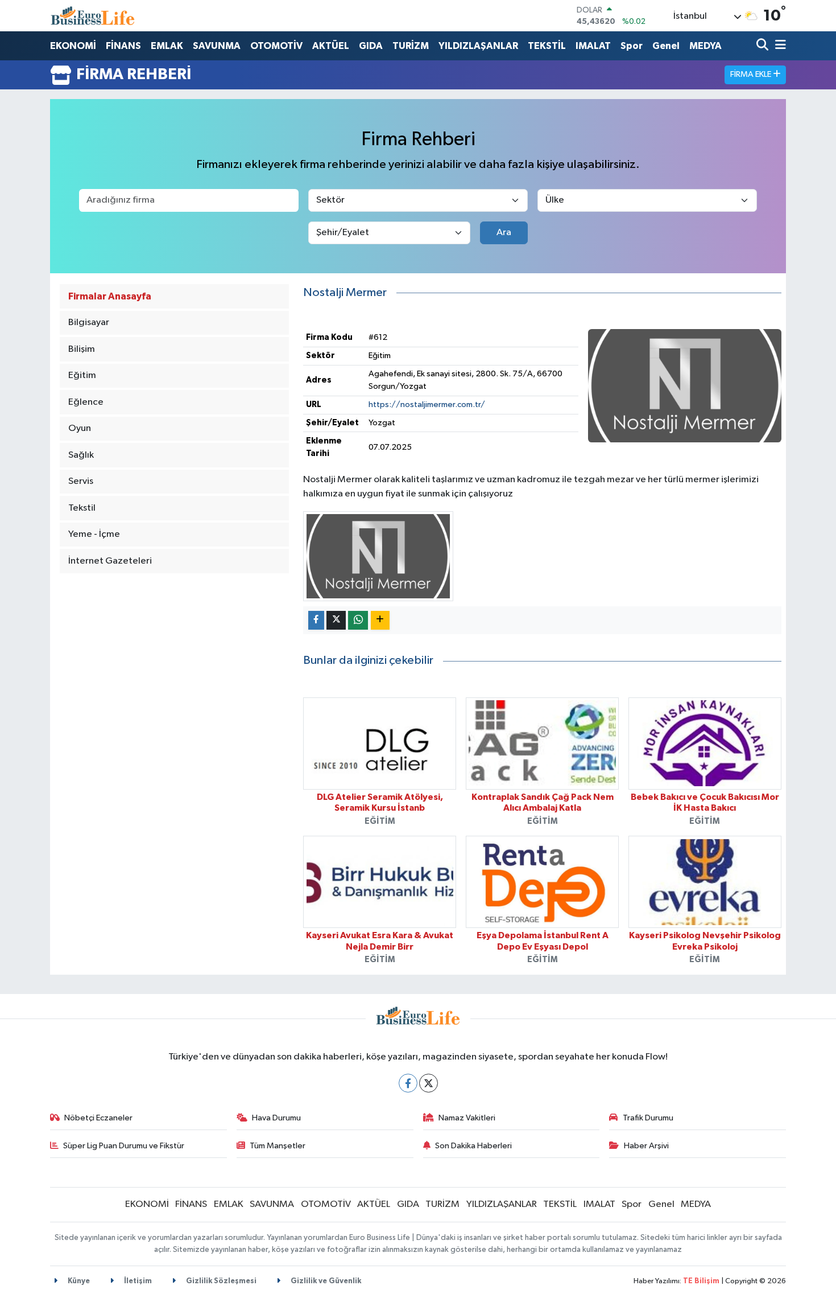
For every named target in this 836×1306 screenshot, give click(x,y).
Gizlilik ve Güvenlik (325, 1281)
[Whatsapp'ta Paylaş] (358, 620)
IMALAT (593, 46)
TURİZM (410, 46)
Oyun (79, 428)
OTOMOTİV (276, 46)
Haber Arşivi (646, 1145)
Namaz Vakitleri (466, 1118)
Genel (666, 46)
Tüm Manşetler (277, 1145)
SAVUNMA (217, 46)
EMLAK (167, 46)
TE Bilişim (701, 1281)
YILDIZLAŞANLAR (478, 46)
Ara (503, 232)
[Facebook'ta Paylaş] (316, 620)
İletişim (137, 1281)
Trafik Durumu (648, 1118)
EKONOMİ (73, 46)
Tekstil (82, 508)
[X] (428, 1083)
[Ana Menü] (779, 46)
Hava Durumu (276, 1118)
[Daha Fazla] (380, 620)
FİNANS (123, 46)
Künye (78, 1281)
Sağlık (81, 455)
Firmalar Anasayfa (109, 296)
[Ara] (763, 46)
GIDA (371, 46)
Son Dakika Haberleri (473, 1145)
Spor (631, 46)
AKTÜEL (330, 46)
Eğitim (82, 375)
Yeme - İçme (94, 534)
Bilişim (81, 349)
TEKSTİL (547, 46)
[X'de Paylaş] (336, 620)
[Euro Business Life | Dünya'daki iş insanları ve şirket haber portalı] (92, 15)
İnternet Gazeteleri (110, 561)
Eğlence (86, 402)
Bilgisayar (88, 322)
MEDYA (705, 46)
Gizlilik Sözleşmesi (220, 1281)
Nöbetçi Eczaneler (98, 1118)
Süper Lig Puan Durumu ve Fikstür (123, 1145)
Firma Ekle (751, 74)
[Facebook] (408, 1083)
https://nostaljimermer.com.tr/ (427, 404)
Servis (80, 481)
